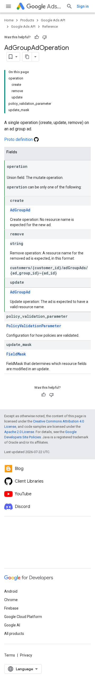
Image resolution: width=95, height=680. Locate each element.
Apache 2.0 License (19, 432)
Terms (9, 655)
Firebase (11, 608)
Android (10, 591)
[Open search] (69, 6)
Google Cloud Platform (23, 617)
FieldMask (16, 353)
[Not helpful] (45, 37)
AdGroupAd (20, 209)
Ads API (54, 6)
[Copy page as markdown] (27, 56)
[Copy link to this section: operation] (32, 167)
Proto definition (19, 139)
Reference (50, 26)
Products (27, 20)
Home (8, 20)
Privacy (26, 655)
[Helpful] (37, 37)
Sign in (83, 6)
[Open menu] (8, 6)
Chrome (11, 600)
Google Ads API (53, 20)
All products (14, 633)
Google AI (12, 625)
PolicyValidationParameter (33, 325)
